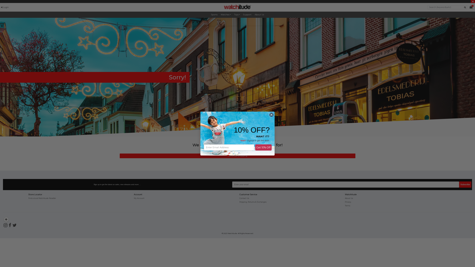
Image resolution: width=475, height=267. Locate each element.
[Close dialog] (271, 115)
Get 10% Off (263, 147)
